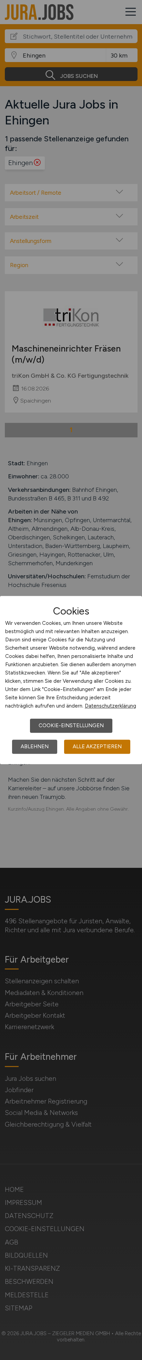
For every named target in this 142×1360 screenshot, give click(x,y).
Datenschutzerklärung (110, 706)
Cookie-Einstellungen (71, 725)
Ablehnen (35, 746)
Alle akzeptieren (97, 746)
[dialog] (71, 680)
